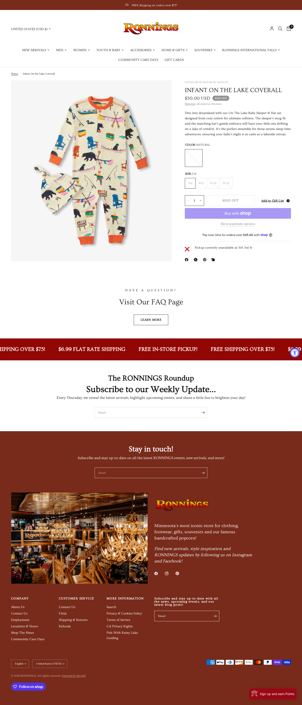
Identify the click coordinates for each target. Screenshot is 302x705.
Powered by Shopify (74, 675)
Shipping (190, 103)
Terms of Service (118, 620)
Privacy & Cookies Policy (124, 613)
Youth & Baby (108, 50)
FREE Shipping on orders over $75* (155, 5)
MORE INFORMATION (125, 598)
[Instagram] (170, 573)
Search (111, 607)
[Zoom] (162, 89)
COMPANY (20, 598)
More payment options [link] (238, 224)
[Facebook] (187, 259)
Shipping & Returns (73, 620)
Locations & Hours (24, 626)
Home (14, 73)
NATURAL (194, 158)
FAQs (63, 613)
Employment (20, 620)
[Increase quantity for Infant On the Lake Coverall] (200, 200)
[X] (196, 259)
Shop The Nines (22, 633)
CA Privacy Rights (120, 626)
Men (59, 50)
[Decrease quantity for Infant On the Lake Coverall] (188, 200)
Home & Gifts (172, 50)
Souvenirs (203, 50)
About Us (18, 607)
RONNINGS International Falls (249, 50)
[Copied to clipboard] (214, 259)
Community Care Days (138, 60)
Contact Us (19, 613)
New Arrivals (34, 50)
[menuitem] (36, 50)
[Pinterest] (205, 259)
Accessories (140, 50)
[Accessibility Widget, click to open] (295, 352)
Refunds (65, 626)
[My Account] (272, 28)
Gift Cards (174, 60)
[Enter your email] (203, 412)
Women (79, 50)
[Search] (280, 28)
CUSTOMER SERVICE (76, 598)
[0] (288, 28)
